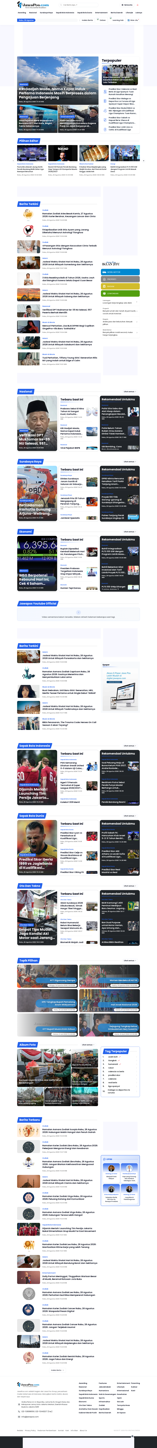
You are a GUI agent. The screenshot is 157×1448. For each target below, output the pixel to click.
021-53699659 (27, 1411)
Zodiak (102, 1405)
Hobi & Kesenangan (107, 1394)
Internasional (123, 1390)
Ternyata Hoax (123, 1405)
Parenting (135, 1383)
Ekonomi (25, 532)
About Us (83, 1430)
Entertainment (101, 13)
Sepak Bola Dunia (84, 13)
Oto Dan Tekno (29, 886)
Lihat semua (129, 391)
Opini (119, 1398)
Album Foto (27, 1045)
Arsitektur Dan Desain (88, 1409)
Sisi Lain (120, 1401)
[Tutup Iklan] (132, 1436)
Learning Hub (118, 20)
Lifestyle (129, 13)
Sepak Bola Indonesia (65, 13)
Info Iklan (74, 1430)
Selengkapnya (118, 704)
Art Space (121, 1413)
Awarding (22, 13)
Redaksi (20, 1430)
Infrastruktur (104, 1401)
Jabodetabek (105, 1387)
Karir (133, 1390)
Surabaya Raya (46, 13)
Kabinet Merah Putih (88, 1413)
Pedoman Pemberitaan (47, 1430)
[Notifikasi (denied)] (137, 5)
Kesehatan (122, 1394)
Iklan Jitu (134, 20)
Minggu (120, 1409)
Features (103, 1383)
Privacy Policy (30, 1430)
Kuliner (134, 1387)
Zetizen (103, 20)
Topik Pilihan (28, 960)
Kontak (61, 1430)
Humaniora (104, 1390)
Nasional (33, 13)
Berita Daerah (117, 13)
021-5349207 (41, 1411)
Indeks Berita (87, 20)
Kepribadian (104, 1409)
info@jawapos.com (30, 1416)
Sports (102, 1398)
